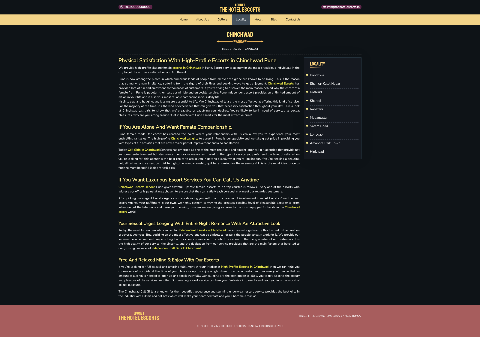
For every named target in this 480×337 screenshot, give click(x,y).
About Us (202, 19)
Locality (241, 19)
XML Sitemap (334, 316)
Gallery (222, 19)
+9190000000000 (137, 7)
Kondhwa (317, 75)
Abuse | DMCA (353, 316)
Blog (274, 19)
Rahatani (316, 109)
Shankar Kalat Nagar (325, 83)
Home (183, 19)
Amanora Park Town (325, 143)
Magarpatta (318, 117)
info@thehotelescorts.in (343, 7)
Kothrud (316, 92)
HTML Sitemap (316, 316)
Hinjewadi (317, 151)
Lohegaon (317, 134)
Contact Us (293, 19)
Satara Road (319, 126)
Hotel (258, 19)
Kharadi (315, 100)
